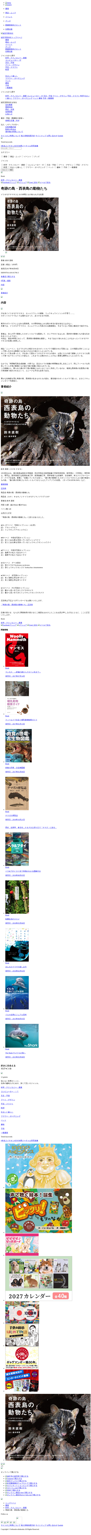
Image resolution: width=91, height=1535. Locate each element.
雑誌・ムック (10, 42)
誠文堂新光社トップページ (11, 37)
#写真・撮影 (6, 281)
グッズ (8, 47)
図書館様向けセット (13, 49)
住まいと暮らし (11, 76)
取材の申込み (10, 129)
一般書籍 (8, 88)
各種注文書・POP (12, 120)
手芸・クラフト (11, 67)
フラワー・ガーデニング (15, 78)
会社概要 (8, 105)
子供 (7, 85)
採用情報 (8, 112)
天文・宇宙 (9, 63)
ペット (8, 81)
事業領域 (8, 107)
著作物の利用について (14, 132)
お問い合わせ (52, 136)
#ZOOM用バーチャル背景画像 (26, 146)
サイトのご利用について (10, 136)
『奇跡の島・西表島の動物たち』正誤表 (17, 605)
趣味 (7, 83)
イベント (8, 44)
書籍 (7, 40)
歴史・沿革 (9, 109)
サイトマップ (41, 136)
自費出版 (8, 51)
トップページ (10, 1503)
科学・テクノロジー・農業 (16, 58)
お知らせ (8, 114)
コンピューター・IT (13, 60)
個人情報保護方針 (28, 136)
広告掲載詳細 (10, 127)
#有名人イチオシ (7, 146)
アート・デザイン (12, 65)
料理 (7, 70)
